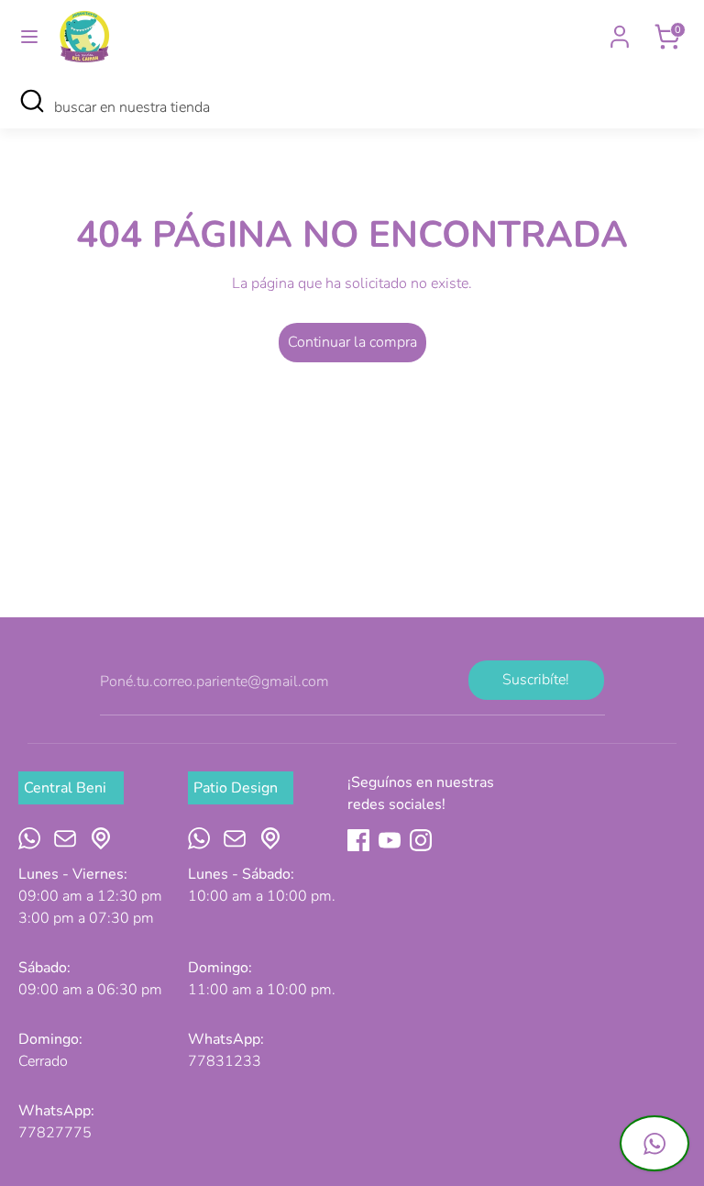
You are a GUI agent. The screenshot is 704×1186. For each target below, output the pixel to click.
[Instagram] (421, 840)
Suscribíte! (535, 680)
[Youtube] (390, 840)
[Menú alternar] (29, 36)
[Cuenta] (619, 29)
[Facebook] (358, 840)
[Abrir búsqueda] (32, 101)
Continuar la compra (352, 342)
